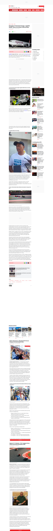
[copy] (30, 51)
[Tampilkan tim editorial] (30, 285)
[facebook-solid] (26, 51)
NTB (29, 55)
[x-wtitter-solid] (28, 51)
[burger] (43, 7)
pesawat (25, 110)
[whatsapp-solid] (24, 51)
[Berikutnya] (31, 322)
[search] (37, 6)
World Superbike (26, 54)
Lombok (10, 54)
